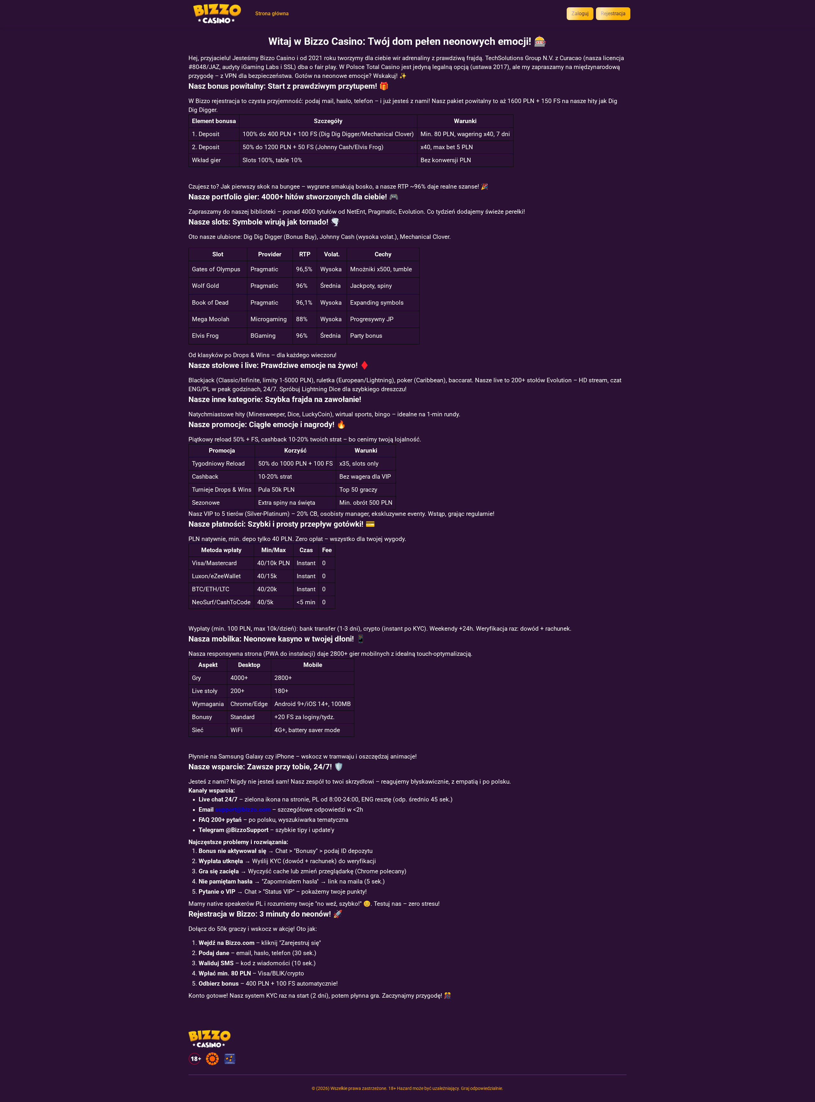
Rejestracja (613, 13)
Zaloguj (580, 13)
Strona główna (272, 13)
